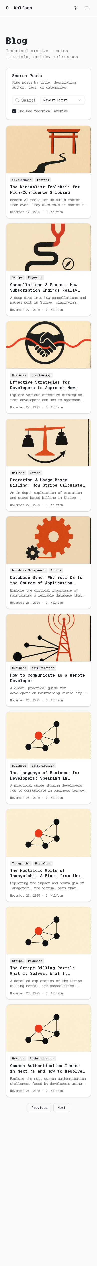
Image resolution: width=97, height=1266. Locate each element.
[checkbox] (14, 111)
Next (62, 1107)
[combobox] (62, 100)
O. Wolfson (19, 8)
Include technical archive (43, 111)
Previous (39, 1107)
